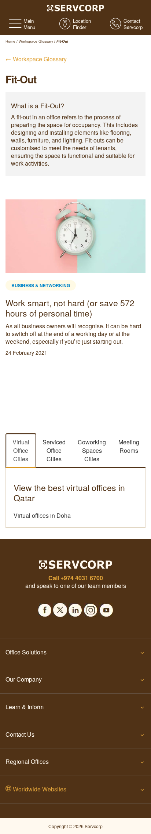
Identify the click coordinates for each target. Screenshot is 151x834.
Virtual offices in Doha (42, 516)
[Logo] (75, 7)
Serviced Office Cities (54, 450)
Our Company (23, 679)
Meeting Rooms (128, 446)
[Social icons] (45, 608)
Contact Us (19, 734)
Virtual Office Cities (20, 450)
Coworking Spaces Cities (92, 450)
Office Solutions (26, 652)
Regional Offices (27, 761)
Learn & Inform (24, 707)
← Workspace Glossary (36, 59)
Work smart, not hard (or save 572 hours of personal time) (70, 308)
